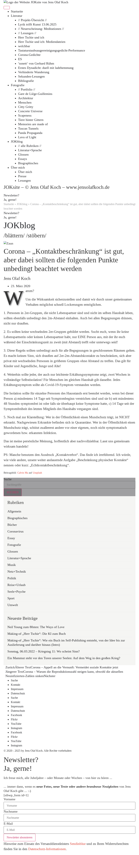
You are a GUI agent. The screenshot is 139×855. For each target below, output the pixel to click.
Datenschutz (18, 693)
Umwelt (12, 605)
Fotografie (14, 545)
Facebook (16, 715)
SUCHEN (13, 492)
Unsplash (37, 472)
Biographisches (17, 518)
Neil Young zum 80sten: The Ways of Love (35, 627)
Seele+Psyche (16, 591)
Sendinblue (78, 844)
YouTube (16, 723)
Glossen (12, 551)
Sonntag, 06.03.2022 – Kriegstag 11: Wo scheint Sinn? (43, 651)
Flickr (14, 719)
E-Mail (8, 823)
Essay (11, 538)
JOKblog (22, 204)
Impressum (17, 689)
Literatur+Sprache (19, 558)
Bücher (12, 525)
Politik (11, 578)
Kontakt (15, 684)
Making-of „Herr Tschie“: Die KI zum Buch (36, 633)
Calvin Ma (22, 472)
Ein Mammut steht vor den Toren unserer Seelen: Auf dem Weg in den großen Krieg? (63, 658)
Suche (8, 479)
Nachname (11, 811)
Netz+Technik (16, 571)
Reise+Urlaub (16, 585)
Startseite (9, 204)
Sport (10, 598)
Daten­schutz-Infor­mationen (47, 849)
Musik (11, 565)
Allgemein (14, 511)
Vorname (9, 799)
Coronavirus (15, 531)
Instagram (16, 728)
